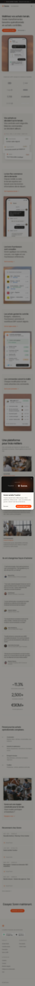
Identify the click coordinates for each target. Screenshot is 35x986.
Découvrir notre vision (22, 506)
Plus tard (5, 506)
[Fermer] (31, 478)
